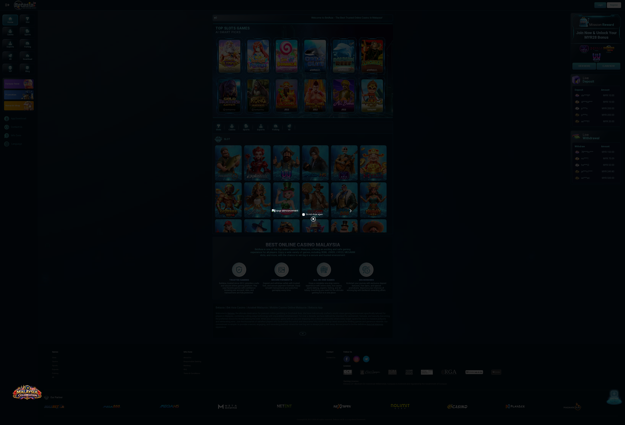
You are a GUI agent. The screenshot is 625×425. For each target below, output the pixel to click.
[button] (274, 210)
